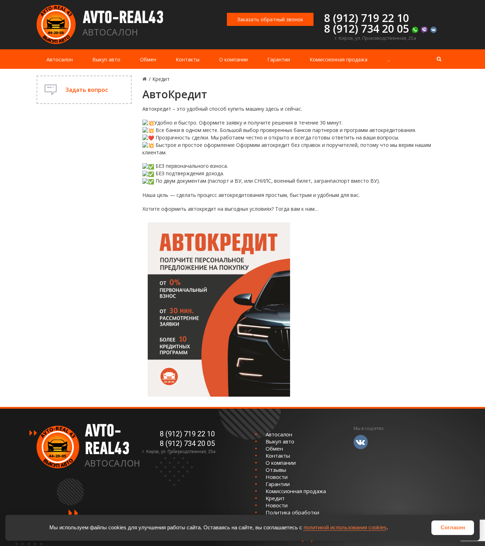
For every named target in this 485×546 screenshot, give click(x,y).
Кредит (275, 498)
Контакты (188, 59)
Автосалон (60, 59)
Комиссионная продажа (338, 59)
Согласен (453, 527)
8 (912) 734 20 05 (366, 28)
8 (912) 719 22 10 (366, 18)
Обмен (148, 59)
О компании (233, 59)
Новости (277, 476)
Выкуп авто (106, 59)
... (388, 59)
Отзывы (276, 469)
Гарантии (278, 59)
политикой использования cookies (345, 527)
